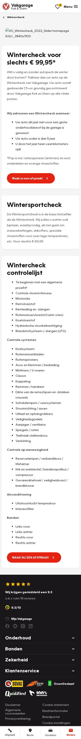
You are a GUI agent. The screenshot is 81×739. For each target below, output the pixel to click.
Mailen (71, 734)
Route (30, 735)
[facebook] (7, 626)
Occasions (50, 735)
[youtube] (15, 626)
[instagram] (23, 626)
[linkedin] (31, 626)
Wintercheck (15, 17)
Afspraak (10, 734)
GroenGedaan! (64, 683)
